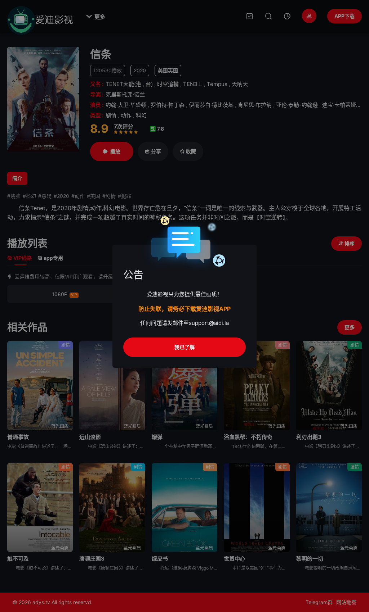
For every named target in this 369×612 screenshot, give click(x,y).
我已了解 (184, 347)
